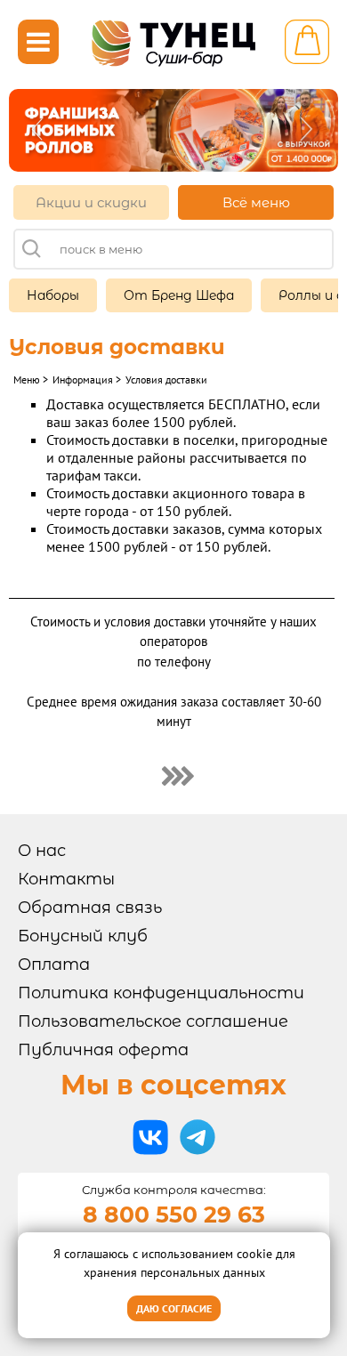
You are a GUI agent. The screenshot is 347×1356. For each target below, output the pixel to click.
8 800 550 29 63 (174, 1214)
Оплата (54, 964)
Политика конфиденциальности (161, 993)
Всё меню (256, 202)
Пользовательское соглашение (153, 1021)
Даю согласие (174, 1308)
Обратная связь (90, 907)
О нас (42, 850)
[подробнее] (174, 774)
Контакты (66, 879)
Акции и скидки (91, 202)
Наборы (53, 295)
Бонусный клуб (83, 936)
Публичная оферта (103, 1050)
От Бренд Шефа (179, 295)
